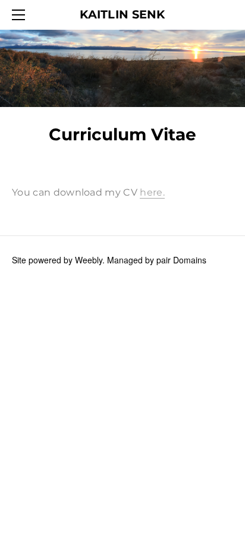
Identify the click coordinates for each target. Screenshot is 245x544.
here (151, 192)
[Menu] (21, 15)
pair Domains (181, 260)
